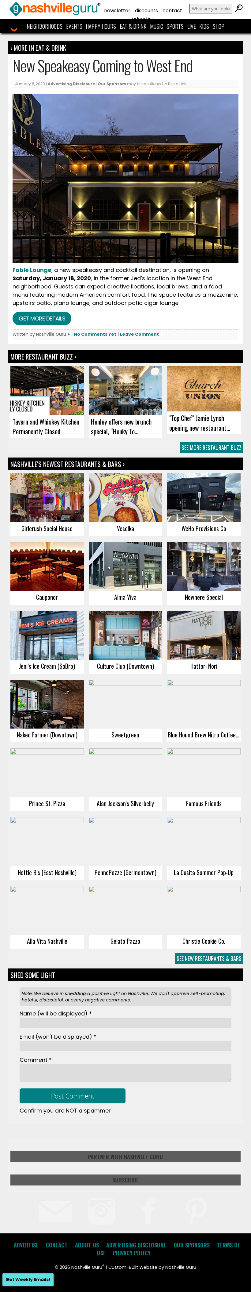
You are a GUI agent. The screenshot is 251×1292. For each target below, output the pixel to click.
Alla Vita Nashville (47, 941)
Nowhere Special (204, 597)
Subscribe (125, 1180)
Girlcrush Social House (47, 528)
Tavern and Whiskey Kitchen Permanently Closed (46, 426)
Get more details (42, 318)
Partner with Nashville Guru (125, 1157)
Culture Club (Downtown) (125, 666)
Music (156, 26)
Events (74, 26)
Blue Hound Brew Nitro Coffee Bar (204, 734)
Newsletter (117, 10)
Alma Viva (125, 597)
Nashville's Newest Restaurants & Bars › (67, 464)
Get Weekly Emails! (28, 1279)
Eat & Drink (133, 26)
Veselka (125, 528)
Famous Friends (204, 803)
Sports (175, 26)
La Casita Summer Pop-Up (204, 872)
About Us (87, 1245)
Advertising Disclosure (71, 83)
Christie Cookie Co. (203, 941)
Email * (58, 1036)
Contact (172, 10)
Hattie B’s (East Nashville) (47, 872)
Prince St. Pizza (47, 803)
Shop (218, 26)
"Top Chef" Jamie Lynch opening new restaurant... (199, 422)
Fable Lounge (32, 270)
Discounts (146, 10)
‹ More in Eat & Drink (38, 47)
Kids (204, 26)
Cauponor (47, 597)
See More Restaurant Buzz (212, 447)
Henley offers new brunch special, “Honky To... (121, 426)
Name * (56, 1013)
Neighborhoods (44, 26)
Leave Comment (139, 334)
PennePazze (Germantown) (125, 872)
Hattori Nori (203, 666)
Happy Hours (101, 26)
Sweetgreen (125, 734)
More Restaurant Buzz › (43, 356)
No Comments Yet (95, 334)
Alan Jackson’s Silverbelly (125, 803)
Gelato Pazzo (125, 941)
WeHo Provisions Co (204, 528)
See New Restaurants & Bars (209, 958)
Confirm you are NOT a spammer (65, 1110)
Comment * (36, 1060)
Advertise (143, 18)
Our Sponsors (112, 83)
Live (191, 26)
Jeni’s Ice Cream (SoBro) (47, 666)
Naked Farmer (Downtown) (47, 734)
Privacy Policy (132, 1253)
